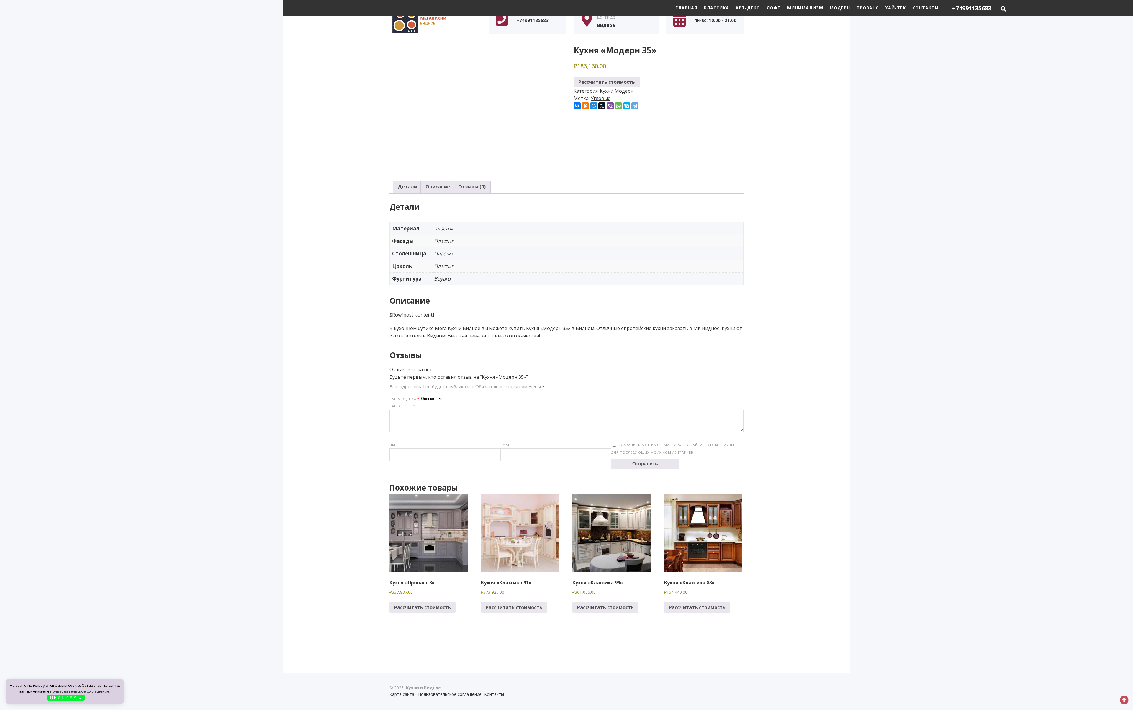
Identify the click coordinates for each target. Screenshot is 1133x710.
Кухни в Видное (433, 19)
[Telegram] (634, 105)
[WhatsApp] (618, 105)
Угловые (600, 98)
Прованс (868, 8)
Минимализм (805, 8)
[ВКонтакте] (577, 105)
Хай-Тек (895, 8)
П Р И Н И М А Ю (65, 697)
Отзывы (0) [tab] (472, 186)
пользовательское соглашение (79, 691)
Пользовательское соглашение (450, 694)
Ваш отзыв (402, 406)
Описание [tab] (437, 186)
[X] (601, 105)
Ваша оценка (404, 398)
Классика (716, 8)
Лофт (774, 8)
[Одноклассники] (585, 105)
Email (505, 444)
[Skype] (626, 105)
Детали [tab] (407, 186)
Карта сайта (401, 694)
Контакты (925, 8)
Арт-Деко (748, 8)
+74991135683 (971, 8)
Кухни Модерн (616, 91)
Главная (686, 8)
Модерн (840, 8)
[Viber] (610, 105)
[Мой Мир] (593, 105)
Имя (393, 444)
